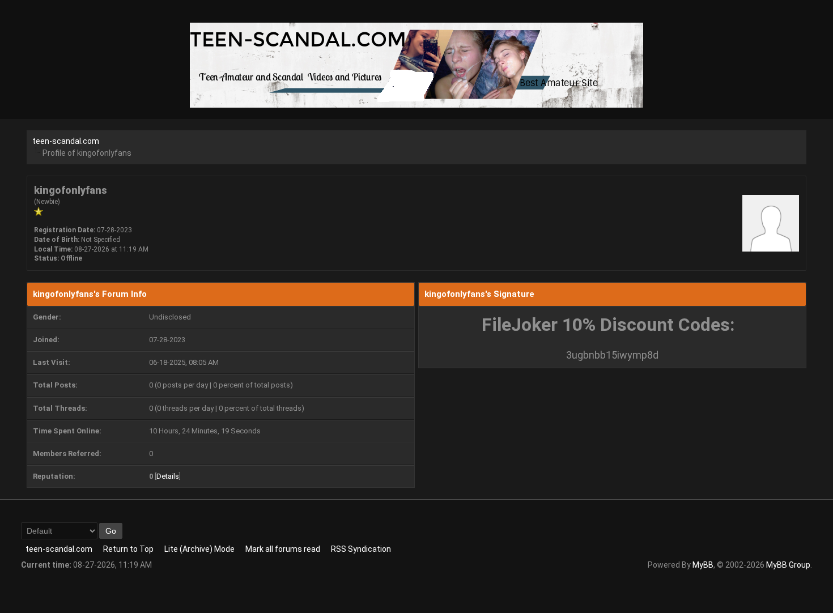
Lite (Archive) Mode (199, 549)
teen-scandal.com (65, 141)
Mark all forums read (282, 549)
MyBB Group (788, 564)
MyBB (702, 564)
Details (167, 476)
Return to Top (128, 549)
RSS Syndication (361, 549)
